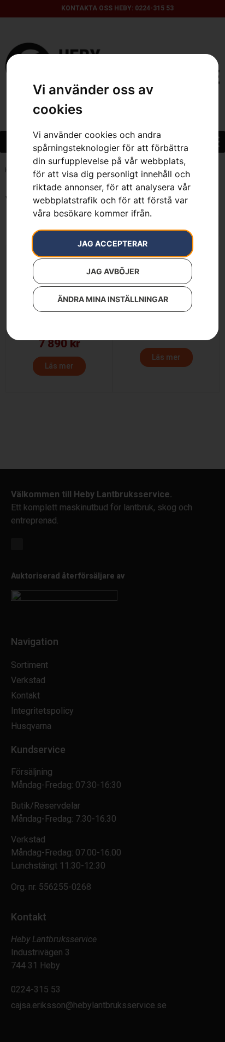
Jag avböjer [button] (112, 271)
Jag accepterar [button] (112, 243)
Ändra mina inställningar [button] (112, 299)
